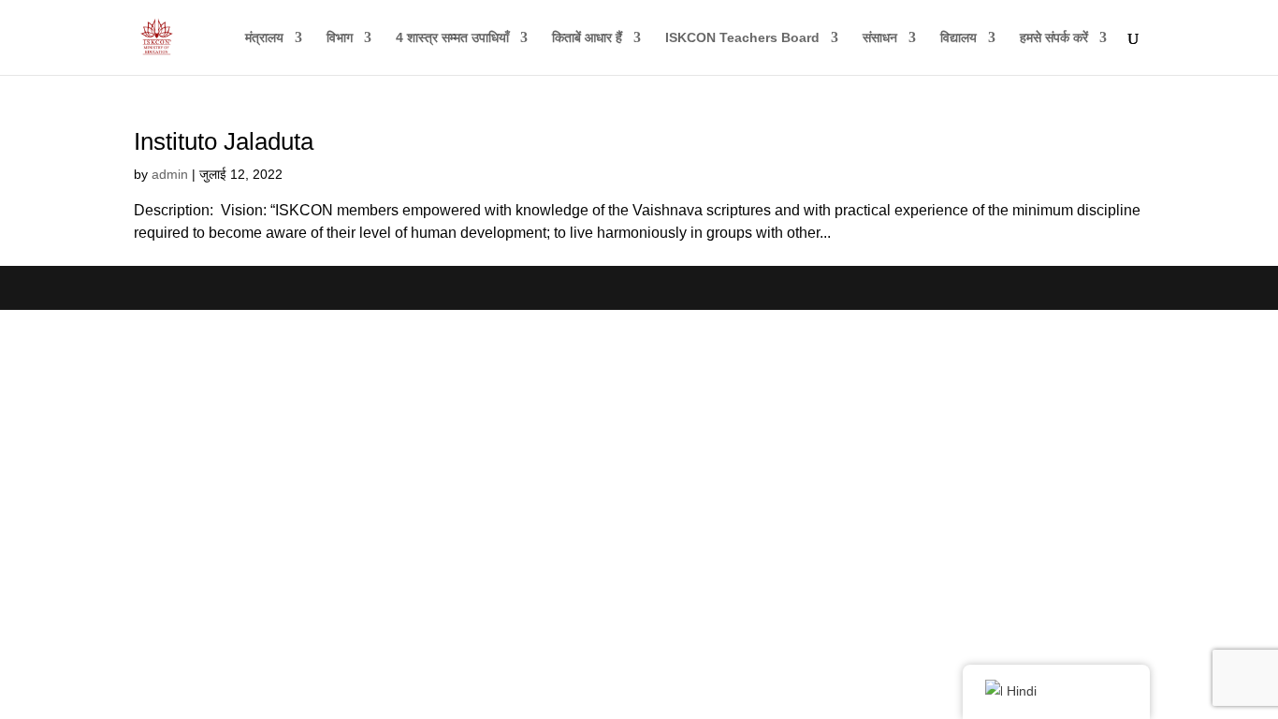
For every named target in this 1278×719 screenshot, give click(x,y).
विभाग (340, 38)
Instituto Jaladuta (223, 141)
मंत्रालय (264, 38)
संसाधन (880, 38)
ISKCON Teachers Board (742, 38)
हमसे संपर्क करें (1054, 38)
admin (170, 174)
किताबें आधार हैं (587, 38)
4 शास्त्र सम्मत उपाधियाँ (452, 38)
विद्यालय (958, 38)
